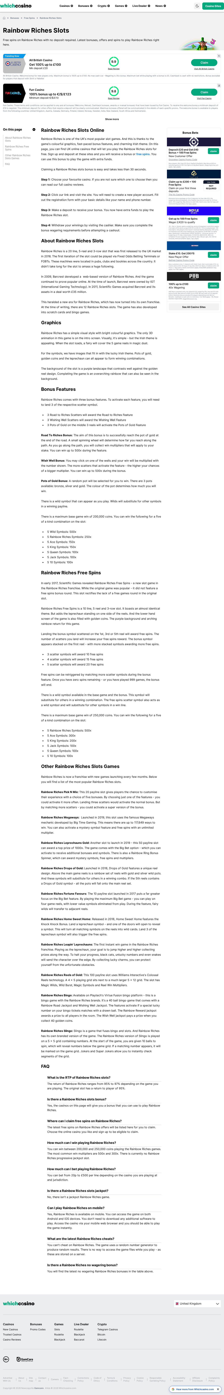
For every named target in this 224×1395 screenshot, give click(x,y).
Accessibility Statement (179, 1379)
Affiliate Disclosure (197, 1379)
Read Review (114, 68)
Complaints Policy (214, 1379)
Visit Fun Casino (204, 98)
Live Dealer (81, 1324)
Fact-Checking (68, 1379)
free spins (143, 154)
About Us (21, 1379)
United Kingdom (190, 1303)
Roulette (59, 1334)
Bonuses (36, 1324)
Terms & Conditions (112, 1379)
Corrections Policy (83, 1379)
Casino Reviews (12, 1339)
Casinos (8, 1324)
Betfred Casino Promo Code (181, 260)
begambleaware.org (190, 299)
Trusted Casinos (12, 1334)
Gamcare (39, 1388)
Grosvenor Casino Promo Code (183, 159)
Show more (112, 119)
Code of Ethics (97, 1379)
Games (59, 1324)
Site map (31, 1379)
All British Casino (40, 60)
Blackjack (59, 1339)
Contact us (42, 1379)
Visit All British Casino (204, 68)
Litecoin (101, 1339)
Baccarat (79, 1339)
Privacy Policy (127, 1379)
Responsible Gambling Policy (158, 1379)
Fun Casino (36, 89)
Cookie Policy (140, 1379)
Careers (55, 1379)
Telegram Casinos (107, 1329)
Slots (57, 1329)
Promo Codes (38, 1329)
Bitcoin (101, 1334)
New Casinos (10, 1329)
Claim (204, 62)
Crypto (102, 1324)
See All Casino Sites (194, 306)
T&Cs (175, 167)
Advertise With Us (7, 1379)
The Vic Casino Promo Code (181, 194)
